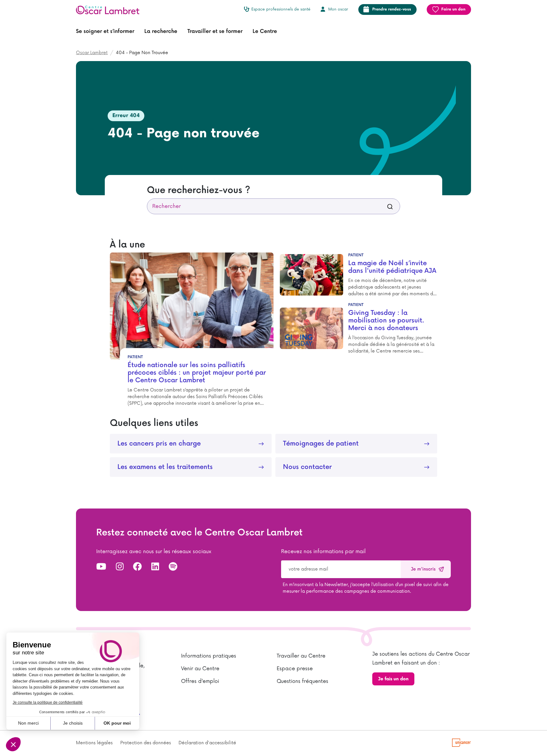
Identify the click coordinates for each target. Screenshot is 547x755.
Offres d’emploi (200, 681)
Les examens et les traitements (165, 467)
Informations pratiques (208, 656)
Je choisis (73, 723)
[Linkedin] (155, 567)
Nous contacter (307, 467)
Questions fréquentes (302, 681)
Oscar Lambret (92, 52)
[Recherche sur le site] (390, 206)
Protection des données (145, 743)
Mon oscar (338, 9)
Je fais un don (393, 679)
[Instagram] (120, 567)
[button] (105, 31)
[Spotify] (173, 567)
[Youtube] (101, 567)
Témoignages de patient (321, 443)
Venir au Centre (200, 668)
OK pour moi (117, 723)
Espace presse (295, 668)
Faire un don (453, 9)
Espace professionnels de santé (281, 9)
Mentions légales (94, 743)
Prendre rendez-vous (391, 9)
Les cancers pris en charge (159, 443)
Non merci (28, 723)
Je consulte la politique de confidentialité (48, 702)
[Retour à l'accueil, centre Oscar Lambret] (110, 9)
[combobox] (273, 206)
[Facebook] (137, 567)
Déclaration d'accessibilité (207, 743)
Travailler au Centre (301, 656)
